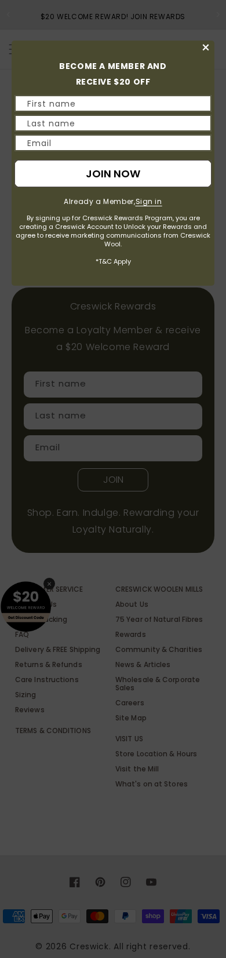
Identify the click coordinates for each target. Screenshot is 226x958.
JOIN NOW (113, 173)
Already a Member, (113, 201)
